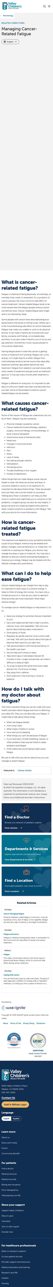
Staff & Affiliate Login (15, 1104)
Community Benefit (11, 1153)
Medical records (9, 1179)
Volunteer (6, 1221)
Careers (5, 1278)
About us (6, 1137)
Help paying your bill (11, 1195)
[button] (49, 6)
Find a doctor (8, 1168)
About (5, 1023)
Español (16, 1118)
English (10, 41)
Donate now (7, 1232)
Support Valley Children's (13, 1210)
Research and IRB (9, 1272)
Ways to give (7, 1215)
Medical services (9, 1174)
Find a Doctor (11, 828)
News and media (9, 1142)
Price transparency (10, 1190)
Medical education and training (16, 1267)
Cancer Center (25, 770)
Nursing (5, 1283)
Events (5, 1148)
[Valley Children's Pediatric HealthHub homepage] (18, 6)
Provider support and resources (16, 1262)
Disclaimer (41, 1023)
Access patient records (12, 1256)
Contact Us (8, 1097)
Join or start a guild (10, 1226)
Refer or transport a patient (14, 1251)
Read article (26, 917)
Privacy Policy (28, 1023)
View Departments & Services (18, 859)
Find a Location (12, 891)
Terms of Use (15, 1023)
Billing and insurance (11, 1184)
